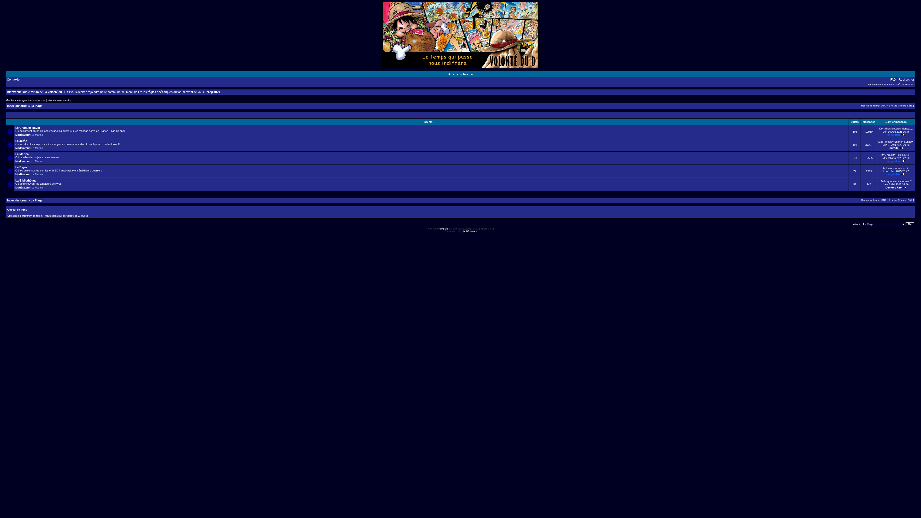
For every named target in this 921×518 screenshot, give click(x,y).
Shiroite (893, 148)
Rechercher (906, 79)
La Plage (36, 106)
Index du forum (17, 106)
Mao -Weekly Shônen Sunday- (896, 141)
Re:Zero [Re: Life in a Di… (896, 154)
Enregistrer (212, 92)
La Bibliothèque (25, 180)
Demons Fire (894, 187)
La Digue (21, 167)
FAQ (893, 79)
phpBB (444, 228)
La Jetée (21, 141)
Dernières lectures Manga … (896, 128)
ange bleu (893, 134)
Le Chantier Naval (27, 128)
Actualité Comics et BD (896, 168)
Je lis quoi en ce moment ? (896, 181)
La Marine (37, 134)
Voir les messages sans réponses (26, 100)
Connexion (14, 79)
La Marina (22, 154)
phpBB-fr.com (469, 231)
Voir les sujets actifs (59, 100)
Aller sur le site (460, 74)
